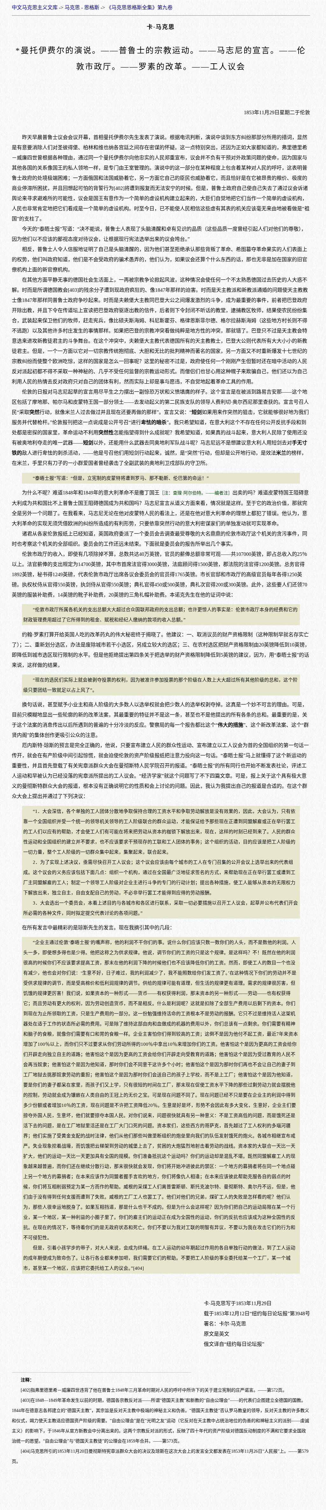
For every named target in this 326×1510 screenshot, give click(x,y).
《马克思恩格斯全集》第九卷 (139, 7)
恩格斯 (91, 7)
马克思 (72, 7)
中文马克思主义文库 (35, 7)
